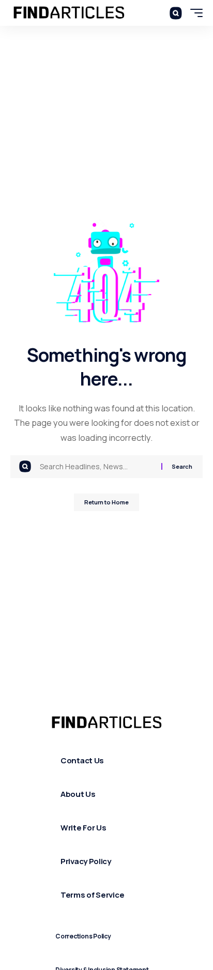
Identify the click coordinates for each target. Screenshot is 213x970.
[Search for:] (96, 466)
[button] (175, 13)
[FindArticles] (69, 13)
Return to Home (106, 502)
